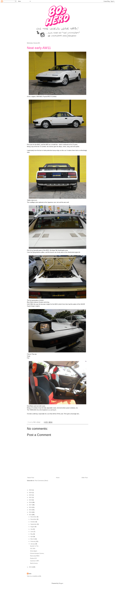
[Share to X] (48, 422)
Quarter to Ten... (34, 546)
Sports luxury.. (34, 563)
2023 (30, 495)
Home (57, 477)
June (32, 531)
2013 (30, 514)
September (33, 524)
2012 (30, 567)
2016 (30, 507)
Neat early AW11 (34, 556)
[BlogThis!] (46, 422)
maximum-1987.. (35, 560)
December (33, 516)
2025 (30, 490)
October (32, 521)
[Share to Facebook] (50, 422)
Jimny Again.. (34, 551)
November (33, 519)
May (31, 534)
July (31, 529)
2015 (30, 509)
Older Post (85, 477)
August (32, 526)
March (32, 539)
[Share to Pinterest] (51, 422)
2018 (30, 502)
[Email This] (45, 422)
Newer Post (30, 477)
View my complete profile (34, 576)
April (31, 536)
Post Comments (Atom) (41, 480)
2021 (30, 497)
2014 (30, 512)
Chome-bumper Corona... (37, 553)
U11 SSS (32, 548)
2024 (30, 492)
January (32, 544)
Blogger (61, 583)
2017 (30, 505)
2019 (30, 500)
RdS (30, 573)
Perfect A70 (33, 558)
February (33, 541)
